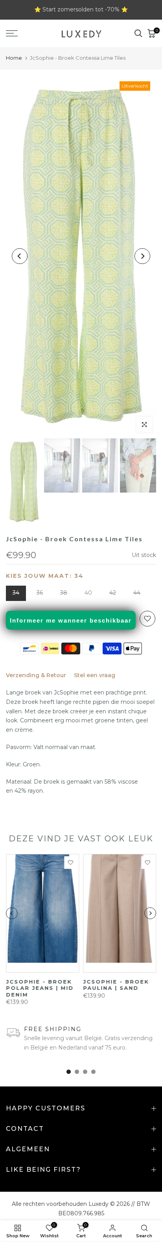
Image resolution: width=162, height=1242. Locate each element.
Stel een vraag (94, 675)
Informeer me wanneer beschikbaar (71, 620)
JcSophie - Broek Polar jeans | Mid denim (40, 988)
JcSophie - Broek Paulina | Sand (116, 984)
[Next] (142, 256)
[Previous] (20, 256)
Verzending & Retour (36, 675)
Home (14, 58)
